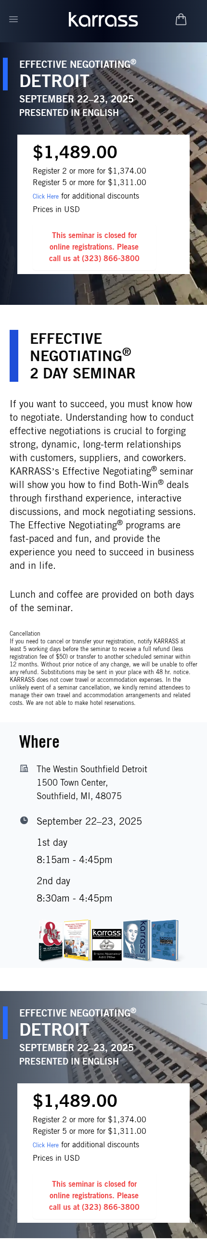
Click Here (46, 196)
